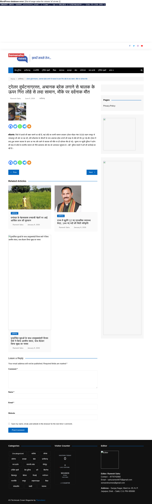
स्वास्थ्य (61, 70)
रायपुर (24, 481)
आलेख (33, 453)
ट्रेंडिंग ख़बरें (46, 70)
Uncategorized (18, 453)
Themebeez (40, 500)
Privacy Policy (109, 106)
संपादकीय (16, 486)
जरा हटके (92, 70)
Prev (15, 172)
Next (91, 172)
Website (11, 413)
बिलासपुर (14, 475)
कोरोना (14, 459)
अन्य (110, 70)
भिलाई (35, 475)
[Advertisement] (76, 25)
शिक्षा (54, 70)
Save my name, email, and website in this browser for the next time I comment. (41, 424)
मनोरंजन (83, 70)
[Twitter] (15, 126)
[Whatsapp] (20, 126)
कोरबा (45, 453)
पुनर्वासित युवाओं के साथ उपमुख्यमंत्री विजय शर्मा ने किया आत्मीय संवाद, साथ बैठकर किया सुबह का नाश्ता (29, 341)
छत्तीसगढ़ (27, 70)
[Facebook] (11, 126)
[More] (29, 126)
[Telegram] (24, 126)
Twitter (134, 46)
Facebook (130, 46)
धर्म (37, 470)
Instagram (138, 46)
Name (11, 392)
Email (11, 403)
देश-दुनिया (17, 70)
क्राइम (69, 70)
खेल (75, 70)
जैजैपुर (45, 464)
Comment (13, 369)
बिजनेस (46, 470)
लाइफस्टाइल (36, 481)
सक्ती (30, 486)
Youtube (142, 46)
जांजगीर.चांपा (30, 464)
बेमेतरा (25, 475)
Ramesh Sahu (15, 98)
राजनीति (36, 70)
